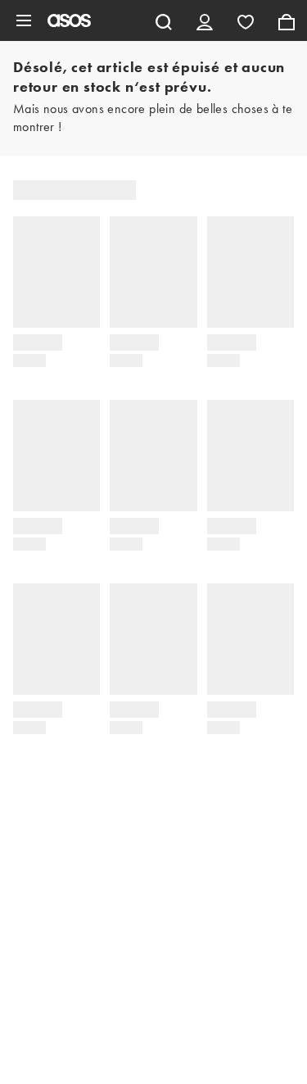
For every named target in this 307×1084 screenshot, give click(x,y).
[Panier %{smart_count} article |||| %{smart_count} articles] (286, 20)
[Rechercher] (163, 20)
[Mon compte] (204, 20)
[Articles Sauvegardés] (245, 20)
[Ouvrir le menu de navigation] (23, 20)
